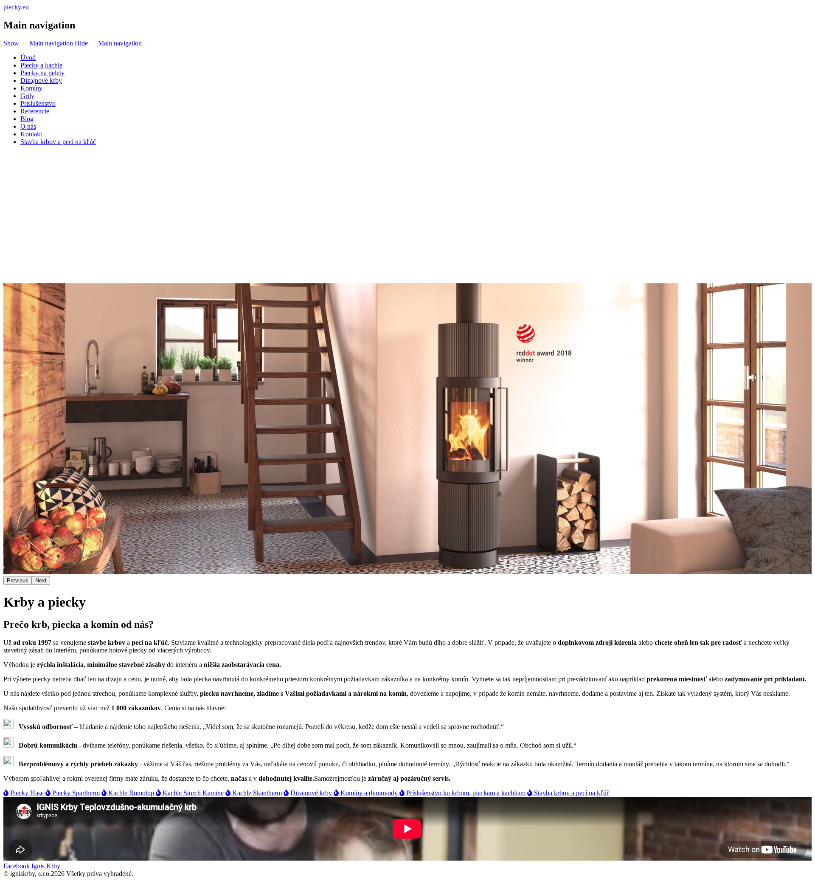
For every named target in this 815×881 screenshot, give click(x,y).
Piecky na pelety (42, 72)
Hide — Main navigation (108, 43)
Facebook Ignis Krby (31, 866)
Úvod (28, 57)
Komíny (31, 88)
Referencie (34, 111)
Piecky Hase (26, 792)
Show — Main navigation (38, 43)
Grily (27, 95)
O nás (28, 126)
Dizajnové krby (41, 80)
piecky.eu (16, 7)
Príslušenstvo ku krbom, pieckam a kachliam (466, 792)
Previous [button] (17, 580)
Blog (27, 118)
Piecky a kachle (41, 65)
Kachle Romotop (131, 792)
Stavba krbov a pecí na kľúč (58, 141)
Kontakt (31, 134)
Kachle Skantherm (256, 792)
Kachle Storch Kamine (192, 792)
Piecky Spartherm (76, 792)
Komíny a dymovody (369, 792)
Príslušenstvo (38, 103)
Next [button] (41, 580)
